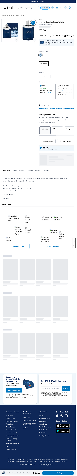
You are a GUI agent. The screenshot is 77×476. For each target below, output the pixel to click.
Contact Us (9, 415)
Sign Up (65, 388)
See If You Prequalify (14, 390)
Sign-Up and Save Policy (62, 392)
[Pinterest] (61, 415)
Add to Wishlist (66, 141)
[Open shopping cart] (69, 7)
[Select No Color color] (40, 55)
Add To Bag (58, 473)
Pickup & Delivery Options (11, 440)
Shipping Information (12, 436)
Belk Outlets (43, 433)
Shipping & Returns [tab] (34, 170)
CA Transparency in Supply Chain (43, 461)
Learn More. (62, 42)
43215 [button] (49, 92)
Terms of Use (11, 459)
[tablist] (38, 171)
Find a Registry (10, 427)
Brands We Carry (44, 418)
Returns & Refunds (12, 421)
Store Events (43, 424)
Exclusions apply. (57, 393)
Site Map (57, 461)
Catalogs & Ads (11, 449)
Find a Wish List (11, 430)
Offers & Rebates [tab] (19, 170)
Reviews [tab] (46, 170)
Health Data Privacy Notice (33, 459)
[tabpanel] (38, 188)
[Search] (18, 8)
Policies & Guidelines (12, 443)
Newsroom (42, 421)
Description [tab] (6, 170)
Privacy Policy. (48, 393)
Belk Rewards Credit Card (28, 413)
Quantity (41, 73)
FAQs (7, 446)
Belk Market (43, 430)
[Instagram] (66, 415)
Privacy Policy (20, 459)
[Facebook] (57, 415)
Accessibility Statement (61, 459)
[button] (18, 229)
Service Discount (11, 433)
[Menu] (4, 7)
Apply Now (26, 428)
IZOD (40, 20)
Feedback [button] (64, 461)
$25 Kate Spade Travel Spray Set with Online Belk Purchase (56, 108)
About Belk (43, 412)
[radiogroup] (56, 63)
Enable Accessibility (47, 459)
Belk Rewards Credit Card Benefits (29, 424)
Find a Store (10, 424)
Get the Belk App (62, 421)
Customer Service (12, 412)
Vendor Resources (45, 427)
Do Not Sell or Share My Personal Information (20, 461)
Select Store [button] (61, 91)
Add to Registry (48, 141)
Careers (41, 415)
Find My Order (10, 418)
